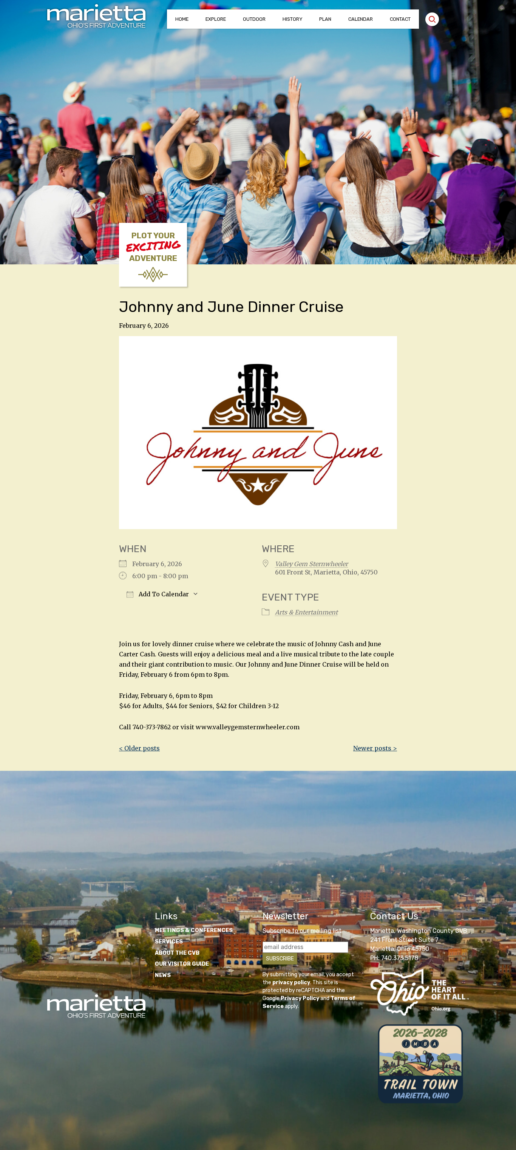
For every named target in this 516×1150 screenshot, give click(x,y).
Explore (215, 19)
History (293, 19)
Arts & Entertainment (306, 612)
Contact (400, 19)
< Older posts (139, 748)
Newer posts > (375, 748)
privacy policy (291, 982)
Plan (325, 19)
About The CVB (177, 953)
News (163, 975)
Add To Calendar (163, 594)
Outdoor (254, 19)
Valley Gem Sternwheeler (311, 564)
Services (169, 942)
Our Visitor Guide (182, 964)
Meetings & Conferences (194, 930)
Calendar (360, 19)
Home (181, 19)
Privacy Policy (300, 998)
